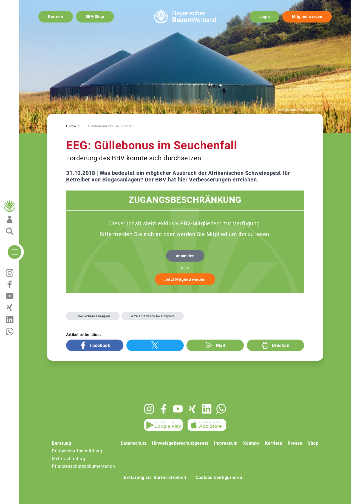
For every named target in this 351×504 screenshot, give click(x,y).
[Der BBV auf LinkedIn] (206, 408)
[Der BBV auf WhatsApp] (221, 408)
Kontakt (251, 443)
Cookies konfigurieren (219, 477)
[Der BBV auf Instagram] (149, 409)
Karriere (55, 16)
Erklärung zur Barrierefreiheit (155, 477)
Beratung (61, 443)
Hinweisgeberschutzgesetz (180, 443)
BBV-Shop (95, 16)
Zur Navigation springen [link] (23, 4)
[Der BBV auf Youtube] (178, 409)
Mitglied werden (307, 16)
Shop (313, 443)
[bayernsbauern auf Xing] (192, 409)
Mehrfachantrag (68, 458)
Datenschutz (134, 443)
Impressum (226, 443)
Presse (295, 443)
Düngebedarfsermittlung (77, 450)
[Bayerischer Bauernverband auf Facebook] (163, 409)
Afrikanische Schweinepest (152, 316)
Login (264, 16)
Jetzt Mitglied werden (185, 279)
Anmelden (185, 256)
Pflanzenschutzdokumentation (83, 466)
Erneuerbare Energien (93, 316)
